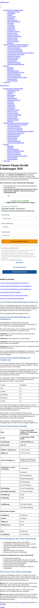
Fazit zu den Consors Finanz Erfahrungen (12, 298)
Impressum (7, 82)
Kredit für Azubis (12, 38)
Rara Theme (24, 602)
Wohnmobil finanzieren (14, 56)
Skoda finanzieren (12, 59)
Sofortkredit (10, 18)
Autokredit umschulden (14, 62)
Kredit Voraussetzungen (14, 76)
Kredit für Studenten (13, 41)
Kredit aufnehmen (12, 80)
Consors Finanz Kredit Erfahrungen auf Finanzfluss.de (15, 286)
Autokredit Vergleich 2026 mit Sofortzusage (16, 44)
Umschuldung (11, 13)
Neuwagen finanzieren (13, 48)
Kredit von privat (12, 33)
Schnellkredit (11, 26)
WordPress (3, 604)
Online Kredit (11, 28)
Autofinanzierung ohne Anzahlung (17, 46)
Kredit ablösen (11, 16)
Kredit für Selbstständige (14, 36)
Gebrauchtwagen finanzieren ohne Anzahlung (20, 53)
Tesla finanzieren (12, 61)
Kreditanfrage (11, 30)
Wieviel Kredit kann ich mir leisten (17, 77)
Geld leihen (10, 25)
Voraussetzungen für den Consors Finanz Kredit (13, 295)
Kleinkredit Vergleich (13, 31)
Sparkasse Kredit (12, 79)
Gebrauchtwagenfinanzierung (15, 64)
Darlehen (10, 15)
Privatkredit (10, 23)
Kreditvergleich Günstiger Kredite (13, 10)
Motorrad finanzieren (13, 57)
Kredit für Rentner (12, 39)
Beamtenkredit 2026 (13, 71)
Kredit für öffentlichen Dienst (15, 72)
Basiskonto (10, 67)
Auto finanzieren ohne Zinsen (15, 54)
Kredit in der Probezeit (13, 74)
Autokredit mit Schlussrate (14, 49)
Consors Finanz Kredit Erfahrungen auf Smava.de (14, 283)
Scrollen (2, 607)
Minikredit (10, 69)
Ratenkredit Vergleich (13, 12)
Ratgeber (6, 66)
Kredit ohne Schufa (12, 34)
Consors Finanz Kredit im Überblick (10, 292)
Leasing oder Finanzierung (15, 51)
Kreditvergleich (4, 2)
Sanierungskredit (12, 20)
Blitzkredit (10, 43)
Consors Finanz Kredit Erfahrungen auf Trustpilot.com (15, 289)
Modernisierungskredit (13, 21)
